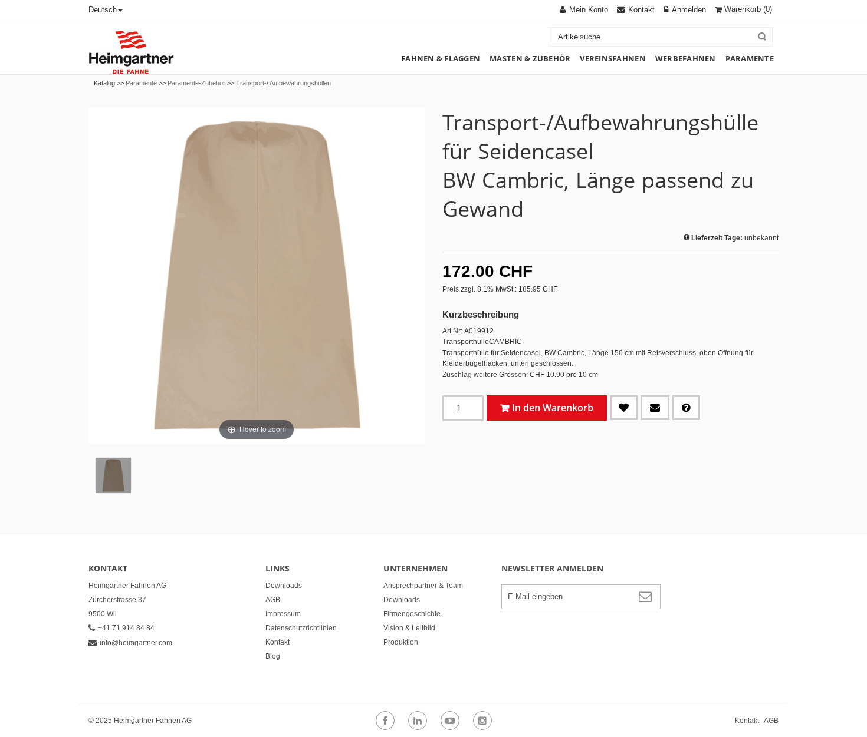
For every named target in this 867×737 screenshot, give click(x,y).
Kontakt (277, 642)
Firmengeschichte (412, 614)
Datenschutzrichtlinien (301, 628)
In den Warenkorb (552, 407)
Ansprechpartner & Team (423, 585)
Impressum (283, 614)
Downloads (283, 585)
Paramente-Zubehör (196, 83)
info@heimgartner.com (136, 643)
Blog (272, 656)
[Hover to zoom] (256, 275)
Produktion (400, 642)
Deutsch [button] (102, 9)
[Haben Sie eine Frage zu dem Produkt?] (686, 407)
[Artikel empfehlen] (655, 407)
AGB (272, 600)
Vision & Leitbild (409, 628)
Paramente (141, 83)
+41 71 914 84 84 (126, 628)
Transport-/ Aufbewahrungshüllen (283, 83)
